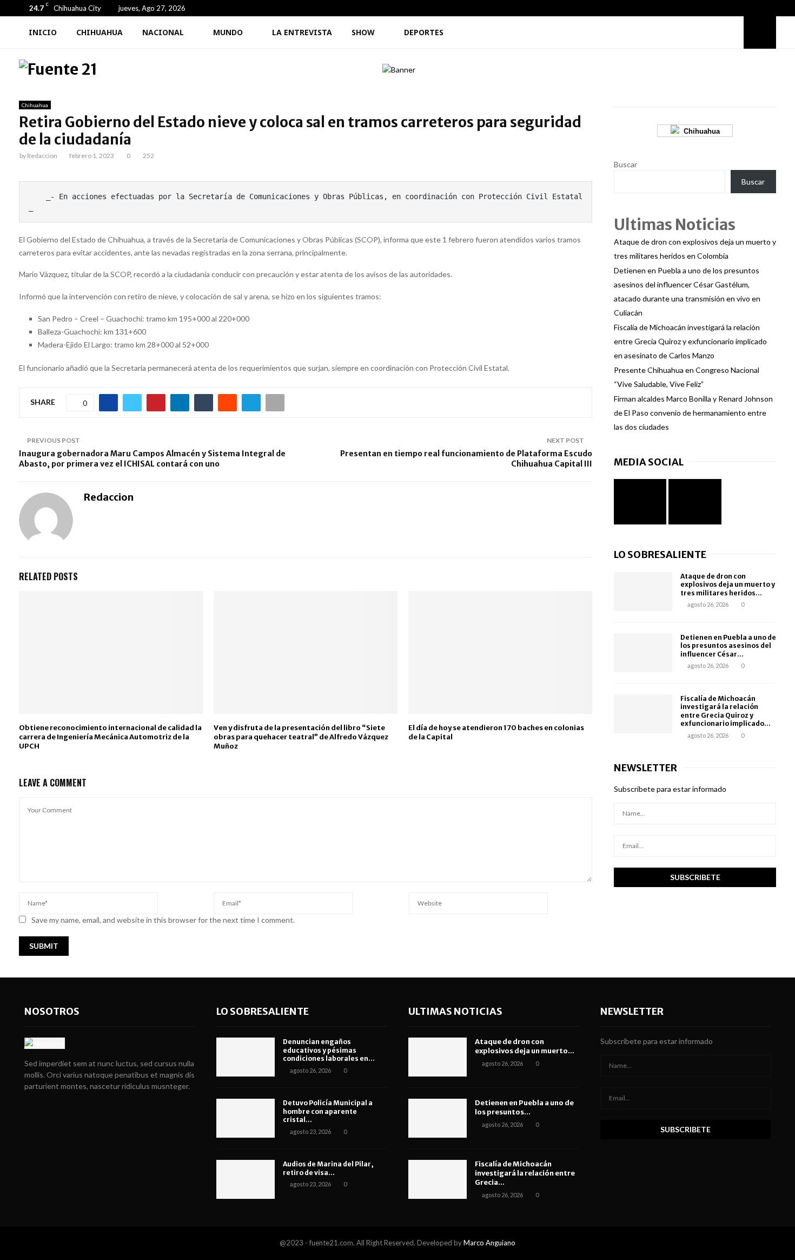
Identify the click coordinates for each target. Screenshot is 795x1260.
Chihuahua (99, 32)
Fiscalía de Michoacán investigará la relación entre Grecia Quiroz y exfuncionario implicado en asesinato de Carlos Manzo (690, 341)
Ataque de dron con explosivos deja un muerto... (524, 1046)
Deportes (423, 32)
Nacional (163, 32)
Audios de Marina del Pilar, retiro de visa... (328, 1168)
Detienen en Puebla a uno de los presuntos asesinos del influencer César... (728, 645)
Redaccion (42, 156)
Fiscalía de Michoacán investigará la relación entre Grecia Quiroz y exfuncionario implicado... (725, 711)
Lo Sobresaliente (660, 554)
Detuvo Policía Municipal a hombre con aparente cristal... (328, 1111)
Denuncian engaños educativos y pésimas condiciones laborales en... (329, 1050)
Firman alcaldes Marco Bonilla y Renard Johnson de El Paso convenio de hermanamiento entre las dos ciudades (693, 412)
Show (363, 32)
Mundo (228, 32)
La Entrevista (302, 32)
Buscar (625, 164)
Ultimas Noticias (455, 1011)
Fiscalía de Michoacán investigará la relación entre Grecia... (525, 1173)
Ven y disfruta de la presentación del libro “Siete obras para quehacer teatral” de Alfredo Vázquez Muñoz (301, 737)
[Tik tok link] (773, 8)
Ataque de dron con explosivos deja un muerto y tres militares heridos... (727, 584)
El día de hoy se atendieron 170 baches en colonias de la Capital (496, 732)
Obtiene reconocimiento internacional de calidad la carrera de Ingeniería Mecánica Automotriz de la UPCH (110, 737)
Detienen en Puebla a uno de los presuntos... (524, 1107)
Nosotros (52, 1011)
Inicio (43, 32)
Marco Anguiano (489, 1242)
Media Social (649, 462)
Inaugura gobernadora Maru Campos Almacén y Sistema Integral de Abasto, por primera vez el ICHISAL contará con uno (152, 459)
